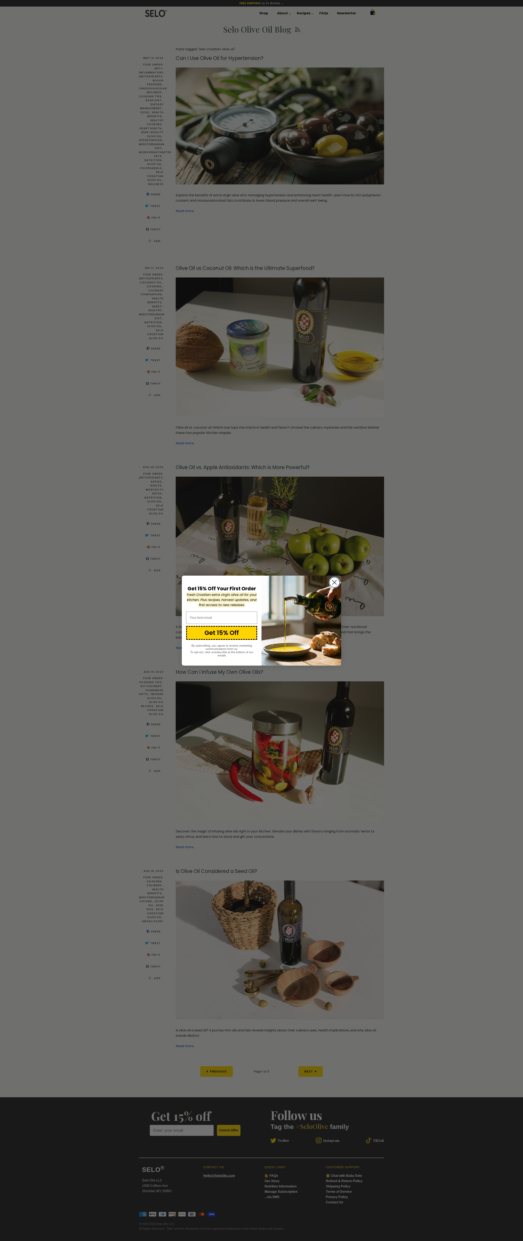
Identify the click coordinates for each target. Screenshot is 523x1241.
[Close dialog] (334, 582)
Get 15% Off (222, 632)
